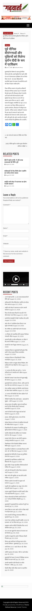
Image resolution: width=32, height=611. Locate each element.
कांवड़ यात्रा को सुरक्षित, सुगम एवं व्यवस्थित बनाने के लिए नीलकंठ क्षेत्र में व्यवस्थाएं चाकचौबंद (16, 406)
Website (6, 243)
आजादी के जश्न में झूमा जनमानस (13, 345)
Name (5, 228)
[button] (16, 279)
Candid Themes (22, 607)
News (7, 45)
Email (5, 236)
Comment (6, 205)
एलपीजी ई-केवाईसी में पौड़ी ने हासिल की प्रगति (17, 318)
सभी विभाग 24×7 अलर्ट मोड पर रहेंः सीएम (15, 547)
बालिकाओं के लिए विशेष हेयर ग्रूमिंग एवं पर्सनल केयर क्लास (15, 172)
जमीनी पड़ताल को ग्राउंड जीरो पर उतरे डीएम (16, 552)
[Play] (5, 284)
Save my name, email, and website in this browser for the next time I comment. (15, 253)
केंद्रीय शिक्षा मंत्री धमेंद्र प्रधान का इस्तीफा (16, 568)
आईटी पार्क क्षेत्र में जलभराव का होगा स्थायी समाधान (15, 182)
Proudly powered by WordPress (13, 605)
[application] (16, 279)
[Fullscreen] (26, 284)
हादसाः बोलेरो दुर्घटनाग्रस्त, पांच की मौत (15, 417)
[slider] (14, 284)
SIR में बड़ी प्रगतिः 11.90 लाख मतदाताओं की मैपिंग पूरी (13, 161)
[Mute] (24, 284)
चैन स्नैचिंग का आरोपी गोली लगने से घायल (15, 329)
